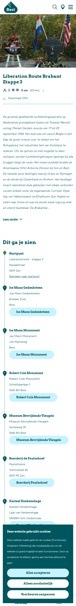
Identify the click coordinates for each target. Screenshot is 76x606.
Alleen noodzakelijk (38, 583)
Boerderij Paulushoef (31, 482)
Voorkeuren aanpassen (38, 594)
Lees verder (10, 219)
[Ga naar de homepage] (11, 7)
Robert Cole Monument (33, 397)
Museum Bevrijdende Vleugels (38, 440)
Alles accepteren (38, 573)
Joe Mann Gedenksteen (32, 312)
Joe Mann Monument (31, 354)
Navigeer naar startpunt (24, 276)
